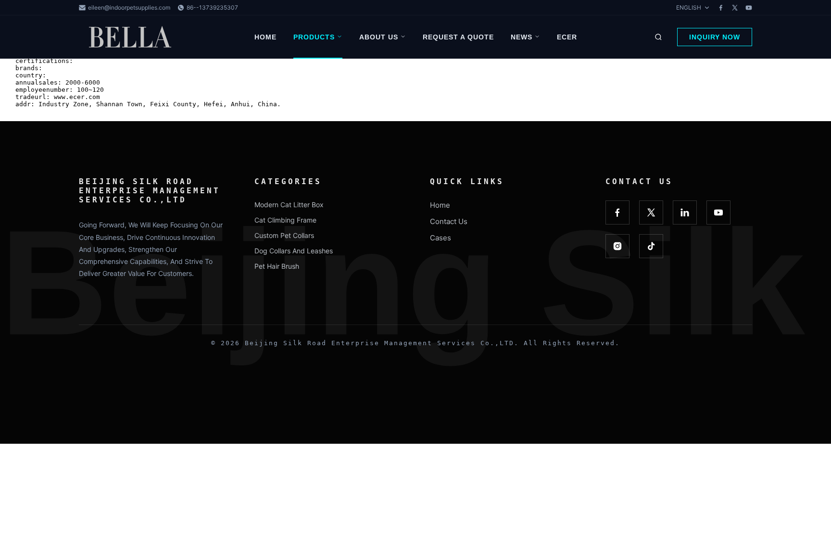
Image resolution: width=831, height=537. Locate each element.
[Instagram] (617, 246)
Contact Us (448, 221)
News (521, 37)
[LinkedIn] (685, 212)
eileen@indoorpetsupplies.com (129, 7)
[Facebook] (721, 7)
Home (265, 37)
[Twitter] (734, 7)
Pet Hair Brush (276, 266)
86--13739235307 (212, 7)
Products (314, 37)
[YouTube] (748, 7)
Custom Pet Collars (284, 235)
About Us (378, 37)
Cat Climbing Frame (285, 220)
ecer (567, 37)
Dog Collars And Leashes (293, 251)
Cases (440, 237)
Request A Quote (458, 37)
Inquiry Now (714, 37)
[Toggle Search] (658, 37)
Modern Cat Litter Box (289, 204)
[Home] (132, 37)
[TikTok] (651, 246)
